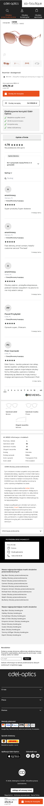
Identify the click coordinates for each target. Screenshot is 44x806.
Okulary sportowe (38, 16)
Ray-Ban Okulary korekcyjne (12, 610)
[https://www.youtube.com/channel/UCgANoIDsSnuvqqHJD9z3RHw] (38, 756)
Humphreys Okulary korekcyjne (13, 616)
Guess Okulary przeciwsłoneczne (14, 594)
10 (34, 390)
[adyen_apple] (33, 725)
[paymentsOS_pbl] (27, 725)
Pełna (27, 455)
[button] (11, 3)
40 (41, 390)
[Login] (22, 10)
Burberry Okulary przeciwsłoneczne (15, 600)
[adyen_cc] (3, 725)
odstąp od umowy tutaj (22, 790)
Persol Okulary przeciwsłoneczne (14, 581)
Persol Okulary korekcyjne (11, 624)
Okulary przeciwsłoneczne (8, 16)
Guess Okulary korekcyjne (11, 627)
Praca (3, 700)
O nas (3, 690)
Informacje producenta (10, 531)
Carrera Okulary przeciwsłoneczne (14, 583)
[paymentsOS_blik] (21, 725)
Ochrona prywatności (22, 795)
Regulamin (9, 795)
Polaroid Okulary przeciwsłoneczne (15, 586)
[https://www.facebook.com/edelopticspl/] (28, 756)
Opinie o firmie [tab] (22, 137)
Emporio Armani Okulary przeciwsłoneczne (18, 589)
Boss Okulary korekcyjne (11, 629)
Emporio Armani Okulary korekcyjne (15, 621)
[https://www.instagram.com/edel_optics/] (33, 756)
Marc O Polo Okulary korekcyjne (14, 619)
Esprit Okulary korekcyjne (11, 635)
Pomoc (4, 710)
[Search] (7, 10)
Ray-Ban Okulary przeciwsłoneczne (15, 575)
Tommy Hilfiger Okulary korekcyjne (15, 632)
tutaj (20, 665)
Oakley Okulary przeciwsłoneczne (14, 578)
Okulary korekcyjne (24, 16)
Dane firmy (35, 795)
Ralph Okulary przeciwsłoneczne (14, 597)
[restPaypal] (14, 725)
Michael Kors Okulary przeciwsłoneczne (16, 592)
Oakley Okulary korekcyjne (12, 613)
